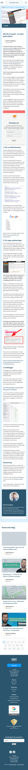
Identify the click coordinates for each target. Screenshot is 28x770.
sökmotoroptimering (8, 48)
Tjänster (14, 694)
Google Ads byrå (14, 698)
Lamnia (14, 691)
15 (18, 648)
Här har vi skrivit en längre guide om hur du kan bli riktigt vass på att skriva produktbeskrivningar (13, 362)
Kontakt (14, 665)
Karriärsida (14, 681)
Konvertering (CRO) (14, 696)
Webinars (14, 683)
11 (21, 645)
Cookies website (12, 764)
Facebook (14, 752)
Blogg (3, 7)
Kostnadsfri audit (14, 2)
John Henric (14, 689)
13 (9, 648)
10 (17, 645)
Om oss (14, 680)
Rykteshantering (14, 702)
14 (14, 648)
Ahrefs (20, 443)
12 (5, 648)
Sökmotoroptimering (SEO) (14, 700)
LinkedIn (10, 752)
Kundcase (14, 687)
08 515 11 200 (14, 675)
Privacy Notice (20, 764)
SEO (11, 63)
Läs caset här (18, 280)
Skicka (14, 140)
